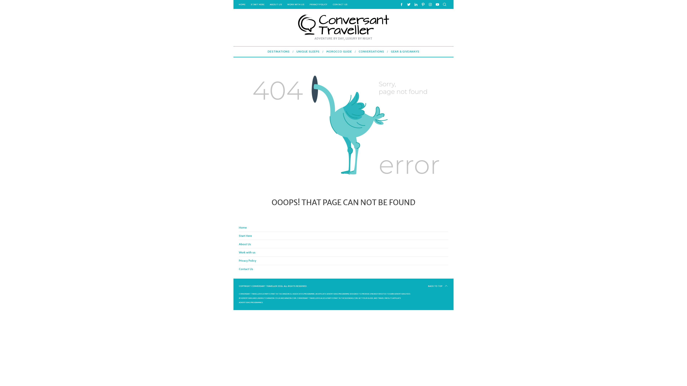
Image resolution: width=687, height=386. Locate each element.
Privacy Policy (318, 4)
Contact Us (340, 4)
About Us (276, 4)
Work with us (295, 4)
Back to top (435, 286)
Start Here (257, 4)
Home (242, 4)
